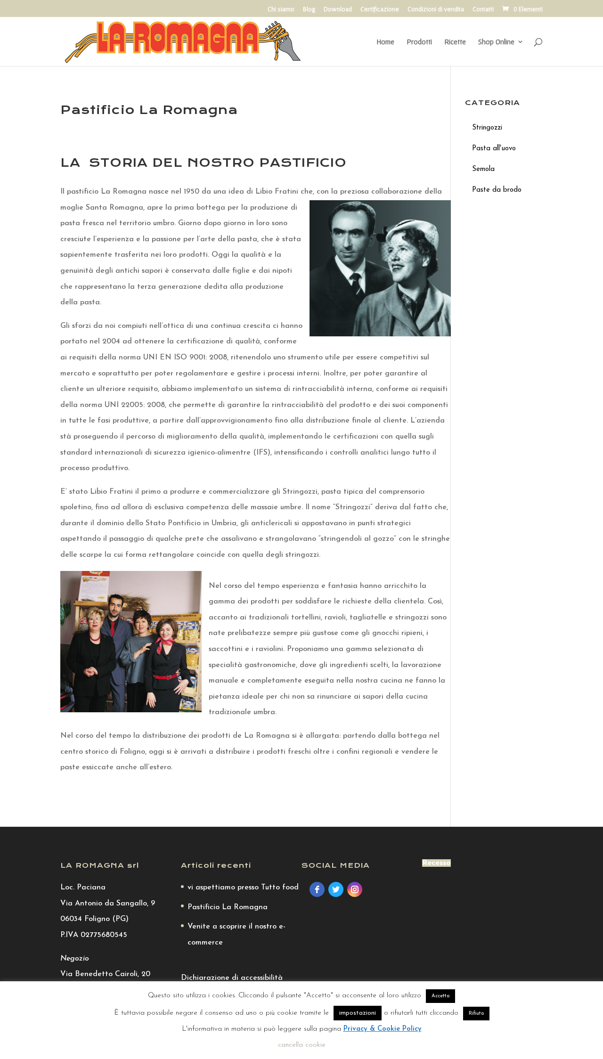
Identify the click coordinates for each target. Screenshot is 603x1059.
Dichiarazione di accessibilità (232, 978)
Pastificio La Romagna (227, 907)
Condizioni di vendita (435, 9)
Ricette (455, 42)
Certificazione (379, 9)
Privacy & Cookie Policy (382, 1029)
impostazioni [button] (357, 1013)
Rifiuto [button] (476, 1013)
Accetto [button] (440, 996)
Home (385, 42)
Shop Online (496, 42)
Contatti (483, 9)
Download (338, 9)
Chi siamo (281, 9)
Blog (309, 9)
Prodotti (419, 42)
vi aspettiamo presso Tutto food (243, 887)
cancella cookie (302, 1045)
